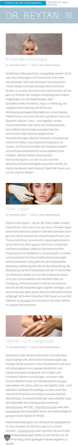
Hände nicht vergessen (30, 341)
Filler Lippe (17, 209)
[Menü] (66, 15)
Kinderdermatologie (26, 59)
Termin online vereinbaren (23, 3)
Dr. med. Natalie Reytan (48, 65)
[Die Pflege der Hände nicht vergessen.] (34, 326)
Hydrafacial (12, 411)
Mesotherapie (14, 407)
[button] (7, 438)
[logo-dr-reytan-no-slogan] (32, 15)
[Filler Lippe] (34, 194)
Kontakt (25, 300)
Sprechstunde (26, 431)
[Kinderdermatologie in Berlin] (34, 44)
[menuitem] (66, 15)
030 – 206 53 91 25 (51, 2)
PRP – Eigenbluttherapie (42, 407)
